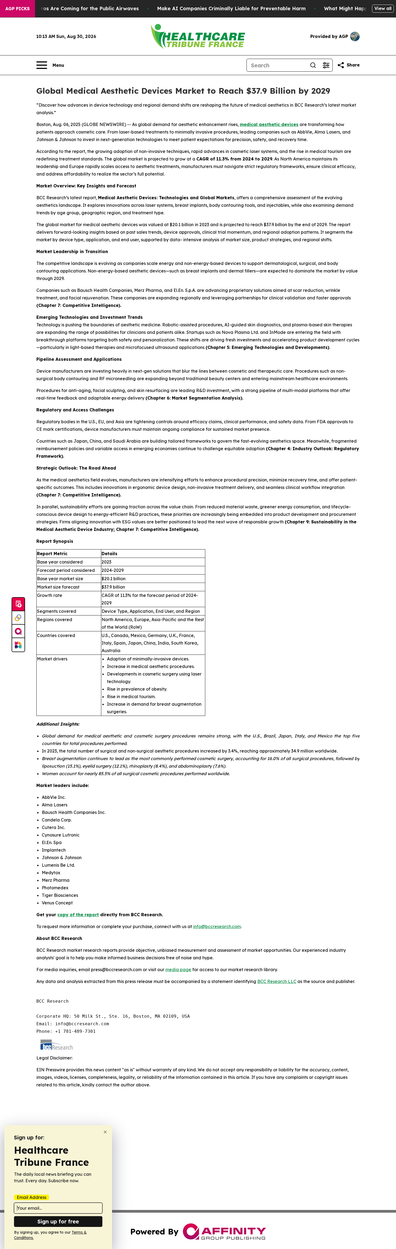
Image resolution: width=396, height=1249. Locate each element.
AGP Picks (17, 8)
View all (382, 8)
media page (178, 969)
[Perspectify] (18, 618)
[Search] (313, 65)
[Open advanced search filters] (325, 65)
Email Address (31, 1197)
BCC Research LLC (276, 981)
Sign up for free (58, 1221)
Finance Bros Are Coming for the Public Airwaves (78, 8)
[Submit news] (18, 604)
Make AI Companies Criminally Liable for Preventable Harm (231, 8)
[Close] (105, 1132)
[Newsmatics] (18, 645)
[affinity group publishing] (18, 631)
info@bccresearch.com (217, 926)
